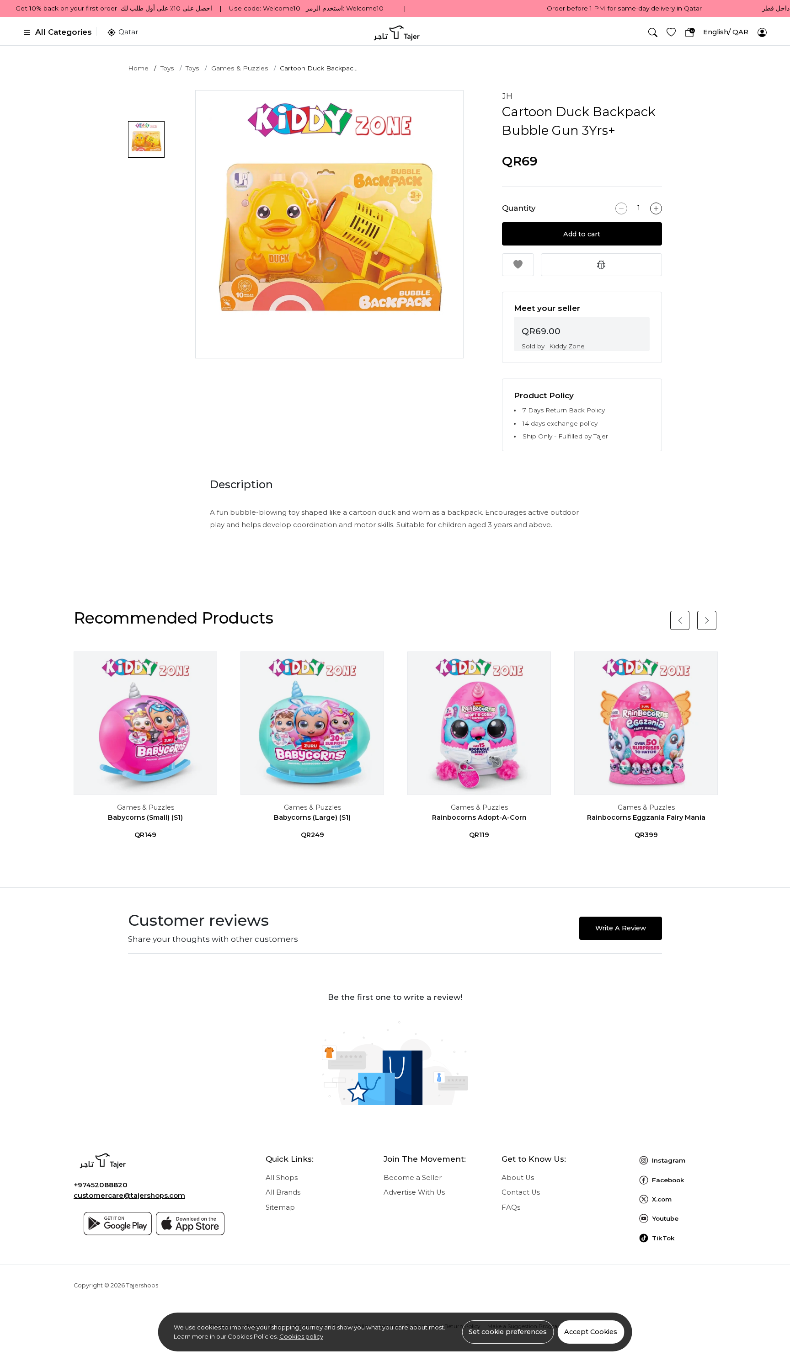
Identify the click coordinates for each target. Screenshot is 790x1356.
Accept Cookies (590, 1332)
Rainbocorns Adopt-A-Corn (479, 817)
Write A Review (620, 928)
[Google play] (118, 1223)
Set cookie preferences (508, 1332)
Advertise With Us (414, 1192)
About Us (518, 1178)
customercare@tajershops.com (129, 1195)
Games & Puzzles (239, 68)
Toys (167, 68)
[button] (652, 32)
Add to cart (581, 234)
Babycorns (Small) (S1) (145, 817)
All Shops (282, 1178)
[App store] (190, 1223)
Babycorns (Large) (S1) (312, 817)
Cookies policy (301, 1336)
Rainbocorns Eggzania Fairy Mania (646, 817)
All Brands (283, 1192)
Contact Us (521, 1192)
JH (507, 96)
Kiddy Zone (567, 346)
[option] (329, 224)
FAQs (511, 1207)
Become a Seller (413, 1178)
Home (138, 68)
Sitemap (280, 1207)
